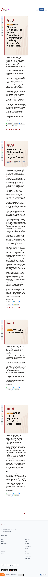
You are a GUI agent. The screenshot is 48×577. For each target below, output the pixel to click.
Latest (2, 541)
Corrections (27, 548)
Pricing (2, 553)
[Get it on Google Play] (13, 570)
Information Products (5, 554)
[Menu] (46, 9)
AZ (43, 574)
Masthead (27, 543)
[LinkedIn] (15, 565)
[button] (2, 17)
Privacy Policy (27, 554)
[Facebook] (5, 565)
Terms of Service (28, 553)
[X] (8, 565)
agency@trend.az (4, 535)
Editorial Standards (28, 546)
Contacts (26, 544)
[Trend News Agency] (4, 524)
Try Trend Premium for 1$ (13, 129)
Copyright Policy (28, 556)
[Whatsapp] (2, 565)
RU (45, 574)
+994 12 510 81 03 (4, 534)
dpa (7, 175)
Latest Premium (4, 543)
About (26, 541)
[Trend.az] (5, 9)
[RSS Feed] (18, 565)
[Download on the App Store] (4, 570)
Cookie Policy (27, 558)
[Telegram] (13, 565)
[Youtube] (10, 565)
